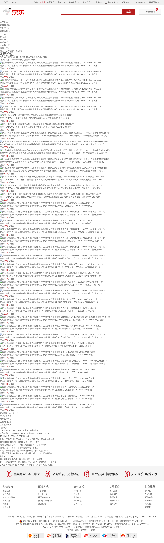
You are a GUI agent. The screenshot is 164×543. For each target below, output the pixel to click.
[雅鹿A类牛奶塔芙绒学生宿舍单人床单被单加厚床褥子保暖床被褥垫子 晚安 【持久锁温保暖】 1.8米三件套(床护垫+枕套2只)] (54, 141)
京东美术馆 (5, 45)
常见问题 (6, 501)
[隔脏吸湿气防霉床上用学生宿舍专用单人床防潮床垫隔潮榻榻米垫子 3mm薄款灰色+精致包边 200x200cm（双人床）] (51, 62)
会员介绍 (6, 494)
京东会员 (86, 2)
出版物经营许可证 (63, 524)
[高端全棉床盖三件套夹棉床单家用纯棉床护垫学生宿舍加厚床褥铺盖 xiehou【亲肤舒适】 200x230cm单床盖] (47, 378)
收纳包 (3, 36)
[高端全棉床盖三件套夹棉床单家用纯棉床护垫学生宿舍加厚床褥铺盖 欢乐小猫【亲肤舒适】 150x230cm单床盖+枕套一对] (52, 334)
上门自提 (42, 491)
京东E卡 (148, 501)
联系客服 (6, 507)
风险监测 (109, 516)
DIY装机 (148, 494)
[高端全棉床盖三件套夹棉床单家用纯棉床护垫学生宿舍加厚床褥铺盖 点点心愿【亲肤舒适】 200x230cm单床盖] (48, 308)
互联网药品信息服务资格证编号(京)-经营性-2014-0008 (94, 521)
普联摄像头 (5, 31)
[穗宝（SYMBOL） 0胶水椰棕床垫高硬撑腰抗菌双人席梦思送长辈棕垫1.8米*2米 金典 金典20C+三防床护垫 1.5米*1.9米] (52, 176)
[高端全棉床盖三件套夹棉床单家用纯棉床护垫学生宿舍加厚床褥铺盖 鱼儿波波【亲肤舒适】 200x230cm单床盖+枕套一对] (52, 290)
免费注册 (50, 2)
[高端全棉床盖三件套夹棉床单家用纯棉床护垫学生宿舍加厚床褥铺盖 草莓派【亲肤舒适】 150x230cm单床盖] (47, 203)
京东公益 (128, 516)
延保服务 (149, 497)
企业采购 (98, 2)
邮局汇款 (78, 501)
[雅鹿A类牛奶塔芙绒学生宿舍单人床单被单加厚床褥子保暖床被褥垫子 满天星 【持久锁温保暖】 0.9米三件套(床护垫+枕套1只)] (55, 150)
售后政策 (113, 491)
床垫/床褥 (10, 51)
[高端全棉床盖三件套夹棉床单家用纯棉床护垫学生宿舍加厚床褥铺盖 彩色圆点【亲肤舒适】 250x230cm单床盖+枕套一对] (52, 211)
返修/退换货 (114, 501)
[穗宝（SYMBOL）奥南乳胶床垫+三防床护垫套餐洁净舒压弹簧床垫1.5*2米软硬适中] (37, 124)
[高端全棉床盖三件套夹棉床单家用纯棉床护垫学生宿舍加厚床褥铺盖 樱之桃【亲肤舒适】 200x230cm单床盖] (47, 395)
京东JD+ (148, 507)
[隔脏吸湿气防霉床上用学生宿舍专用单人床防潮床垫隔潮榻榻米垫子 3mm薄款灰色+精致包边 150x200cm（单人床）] (51, 97)
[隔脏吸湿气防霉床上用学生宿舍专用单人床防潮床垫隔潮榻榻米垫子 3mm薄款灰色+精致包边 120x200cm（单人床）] (51, 89)
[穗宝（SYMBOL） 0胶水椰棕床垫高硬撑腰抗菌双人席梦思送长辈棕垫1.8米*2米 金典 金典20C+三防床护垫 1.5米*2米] (51, 194)
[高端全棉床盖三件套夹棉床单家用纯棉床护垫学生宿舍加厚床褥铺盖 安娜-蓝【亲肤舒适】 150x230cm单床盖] (47, 352)
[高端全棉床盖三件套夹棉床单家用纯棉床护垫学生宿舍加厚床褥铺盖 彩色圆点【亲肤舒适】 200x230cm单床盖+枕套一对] (52, 255)
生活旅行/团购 (9, 497)
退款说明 (113, 497)
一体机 (3, 34)
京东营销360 (38, 465)
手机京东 (111, 2)
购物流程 (6, 491)
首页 (2, 51)
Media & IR (152, 516)
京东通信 (149, 504)
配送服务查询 (44, 497)
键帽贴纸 (4, 42)
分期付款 (78, 497)
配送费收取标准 (45, 501)
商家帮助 (50, 516)
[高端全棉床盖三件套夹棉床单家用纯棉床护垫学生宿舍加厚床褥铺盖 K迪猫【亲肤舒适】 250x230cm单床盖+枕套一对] (51, 282)
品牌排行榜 (5, 28)
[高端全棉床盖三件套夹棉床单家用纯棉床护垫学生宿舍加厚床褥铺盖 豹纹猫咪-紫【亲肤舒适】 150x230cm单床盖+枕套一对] (54, 360)
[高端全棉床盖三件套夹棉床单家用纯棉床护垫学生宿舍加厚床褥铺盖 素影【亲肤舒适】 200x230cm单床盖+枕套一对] (50, 299)
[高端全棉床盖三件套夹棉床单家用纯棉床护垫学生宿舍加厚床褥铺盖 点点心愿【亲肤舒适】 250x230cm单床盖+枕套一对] (52, 238)
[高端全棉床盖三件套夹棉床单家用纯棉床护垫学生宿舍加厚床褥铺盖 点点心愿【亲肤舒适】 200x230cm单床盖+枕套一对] (52, 229)
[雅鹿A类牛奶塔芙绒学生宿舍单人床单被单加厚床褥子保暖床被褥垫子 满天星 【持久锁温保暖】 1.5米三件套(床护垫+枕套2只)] (55, 133)
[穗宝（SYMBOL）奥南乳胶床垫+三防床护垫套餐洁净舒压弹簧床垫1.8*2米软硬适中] (37, 115)
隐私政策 (119, 516)
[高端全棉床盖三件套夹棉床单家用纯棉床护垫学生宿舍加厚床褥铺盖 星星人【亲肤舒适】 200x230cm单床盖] (47, 404)
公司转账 (78, 504)
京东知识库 (5, 25)
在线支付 (78, 494)
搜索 (128, 11)
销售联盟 (89, 516)
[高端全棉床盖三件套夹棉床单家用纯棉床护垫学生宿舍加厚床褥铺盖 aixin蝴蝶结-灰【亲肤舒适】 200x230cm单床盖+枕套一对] (55, 317)
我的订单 (62, 2)
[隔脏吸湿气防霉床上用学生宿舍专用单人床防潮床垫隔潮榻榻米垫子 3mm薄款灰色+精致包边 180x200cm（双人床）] (51, 106)
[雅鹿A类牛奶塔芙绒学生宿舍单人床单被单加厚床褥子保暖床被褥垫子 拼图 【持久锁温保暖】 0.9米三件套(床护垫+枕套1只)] (54, 168)
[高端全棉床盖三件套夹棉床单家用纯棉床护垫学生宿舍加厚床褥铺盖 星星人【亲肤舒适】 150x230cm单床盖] (47, 387)
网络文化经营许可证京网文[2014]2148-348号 (92, 524)
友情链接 (80, 516)
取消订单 (113, 504)
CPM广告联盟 (6, 465)
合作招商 (41, 516)
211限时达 (42, 494)
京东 (24, 13)
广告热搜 (28, 465)
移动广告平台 (18, 465)
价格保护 (113, 494)
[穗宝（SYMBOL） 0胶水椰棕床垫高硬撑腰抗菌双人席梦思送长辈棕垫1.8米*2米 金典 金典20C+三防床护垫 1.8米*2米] (51, 185)
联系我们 (21, 516)
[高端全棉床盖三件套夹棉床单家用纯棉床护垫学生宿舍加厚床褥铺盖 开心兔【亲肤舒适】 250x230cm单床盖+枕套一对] (51, 264)
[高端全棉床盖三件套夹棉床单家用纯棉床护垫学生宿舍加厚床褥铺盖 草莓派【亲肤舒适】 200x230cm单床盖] (47, 220)
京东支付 (85, 530)
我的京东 (73, 2)
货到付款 (78, 491)
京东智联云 (49, 465)
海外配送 (42, 504)
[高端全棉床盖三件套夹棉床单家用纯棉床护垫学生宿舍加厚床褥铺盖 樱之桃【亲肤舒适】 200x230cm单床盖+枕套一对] (51, 273)
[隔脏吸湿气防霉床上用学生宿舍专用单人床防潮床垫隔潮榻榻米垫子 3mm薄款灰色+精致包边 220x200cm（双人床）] (51, 80)
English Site (140, 516)
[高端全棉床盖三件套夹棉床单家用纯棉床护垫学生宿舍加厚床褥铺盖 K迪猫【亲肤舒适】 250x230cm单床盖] (47, 343)
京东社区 (99, 516)
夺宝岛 (148, 491)
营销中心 (60, 516)
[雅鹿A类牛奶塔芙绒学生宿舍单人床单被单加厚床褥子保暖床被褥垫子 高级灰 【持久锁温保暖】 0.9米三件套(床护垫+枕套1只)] (55, 159)
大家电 (5, 504)
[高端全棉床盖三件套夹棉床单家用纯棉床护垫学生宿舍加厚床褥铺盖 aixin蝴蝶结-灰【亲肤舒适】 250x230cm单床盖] (50, 325)
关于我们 (11, 516)
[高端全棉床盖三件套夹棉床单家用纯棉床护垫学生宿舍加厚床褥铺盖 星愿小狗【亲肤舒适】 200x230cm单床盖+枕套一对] (52, 246)
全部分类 (4, 22)
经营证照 (117, 527)
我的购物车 (151, 12)
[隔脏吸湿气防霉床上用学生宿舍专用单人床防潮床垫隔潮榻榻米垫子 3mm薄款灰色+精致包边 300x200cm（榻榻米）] (51, 71)
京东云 (94, 530)
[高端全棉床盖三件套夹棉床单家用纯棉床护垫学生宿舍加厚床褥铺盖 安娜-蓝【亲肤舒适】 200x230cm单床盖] (47, 369)
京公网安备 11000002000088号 (36, 521)
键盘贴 (3, 39)
